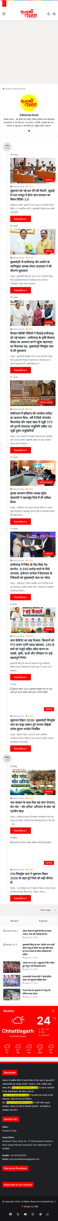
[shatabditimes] (29, 13)
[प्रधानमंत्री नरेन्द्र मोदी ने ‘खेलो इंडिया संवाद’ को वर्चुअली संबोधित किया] (11, 981)
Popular (43, 920)
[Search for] (54, 14)
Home (7, 88)
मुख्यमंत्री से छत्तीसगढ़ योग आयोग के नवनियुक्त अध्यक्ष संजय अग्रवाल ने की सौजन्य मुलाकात (31, 266)
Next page (46, 910)
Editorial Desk (29, 115)
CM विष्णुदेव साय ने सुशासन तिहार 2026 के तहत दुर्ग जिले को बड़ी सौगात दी (31, 878)
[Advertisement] (29, 51)
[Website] (29, 131)
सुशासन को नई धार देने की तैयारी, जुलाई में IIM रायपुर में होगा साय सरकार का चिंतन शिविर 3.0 (32, 195)
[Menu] (3, 14)
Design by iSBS (31, 1206)
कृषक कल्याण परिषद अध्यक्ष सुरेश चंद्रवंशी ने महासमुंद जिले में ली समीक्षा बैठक (30, 497)
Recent (14, 920)
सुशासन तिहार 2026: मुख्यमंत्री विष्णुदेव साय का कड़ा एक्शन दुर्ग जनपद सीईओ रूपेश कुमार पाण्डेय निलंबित (32, 724)
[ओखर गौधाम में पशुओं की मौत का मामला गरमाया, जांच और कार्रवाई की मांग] (11, 935)
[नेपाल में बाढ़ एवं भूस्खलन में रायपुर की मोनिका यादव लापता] (11, 994)
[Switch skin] (48, 14)
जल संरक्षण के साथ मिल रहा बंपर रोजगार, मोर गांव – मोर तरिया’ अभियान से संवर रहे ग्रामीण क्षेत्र (33, 807)
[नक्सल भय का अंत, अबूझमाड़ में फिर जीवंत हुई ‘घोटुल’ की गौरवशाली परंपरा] (11, 967)
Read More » (20, 219)
